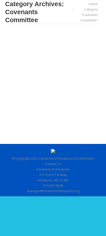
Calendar (18, 60)
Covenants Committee (42, 60)
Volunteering (30, 65)
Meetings (81, 60)
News (16, 65)
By (23, 71)
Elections (66, 60)
